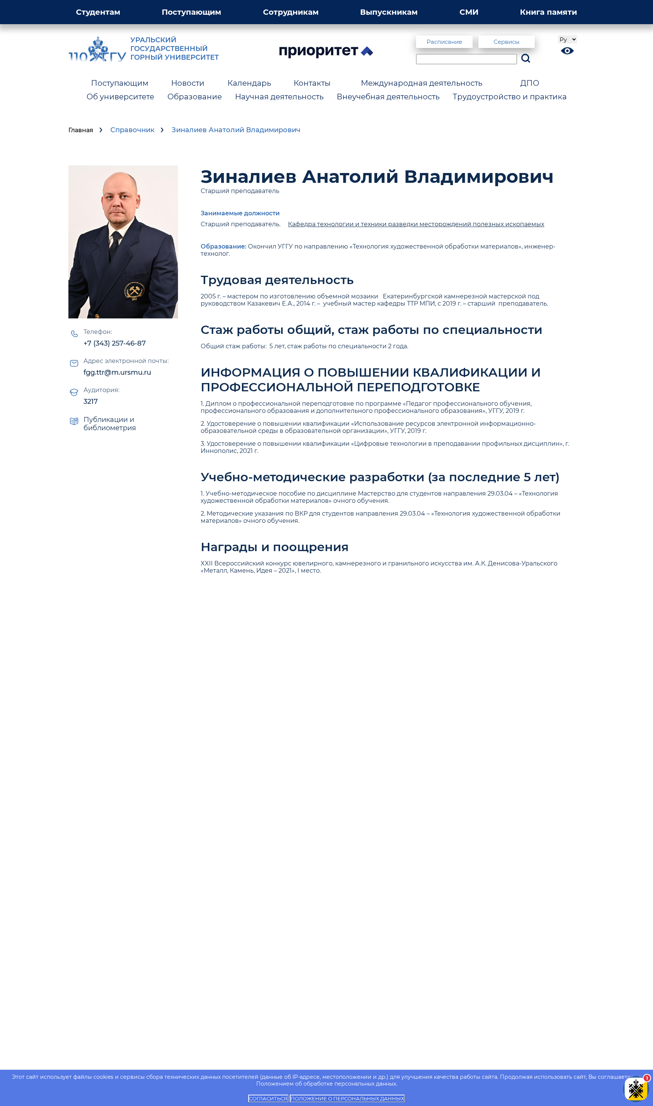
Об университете (120, 96)
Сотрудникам (291, 12)
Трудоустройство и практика (510, 96)
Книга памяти (548, 12)
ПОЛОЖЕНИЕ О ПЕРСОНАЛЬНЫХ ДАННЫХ (347, 1098)
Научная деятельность (279, 96)
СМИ (469, 12)
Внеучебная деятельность (388, 96)
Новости (187, 83)
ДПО (529, 83)
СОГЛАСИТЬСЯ (268, 1098)
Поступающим (191, 12)
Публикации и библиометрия (110, 424)
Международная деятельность (421, 83)
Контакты (312, 83)
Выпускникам (389, 12)
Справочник (132, 130)
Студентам (98, 12)
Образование (194, 96)
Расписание (444, 41)
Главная (80, 130)
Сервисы (507, 41)
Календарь (249, 83)
